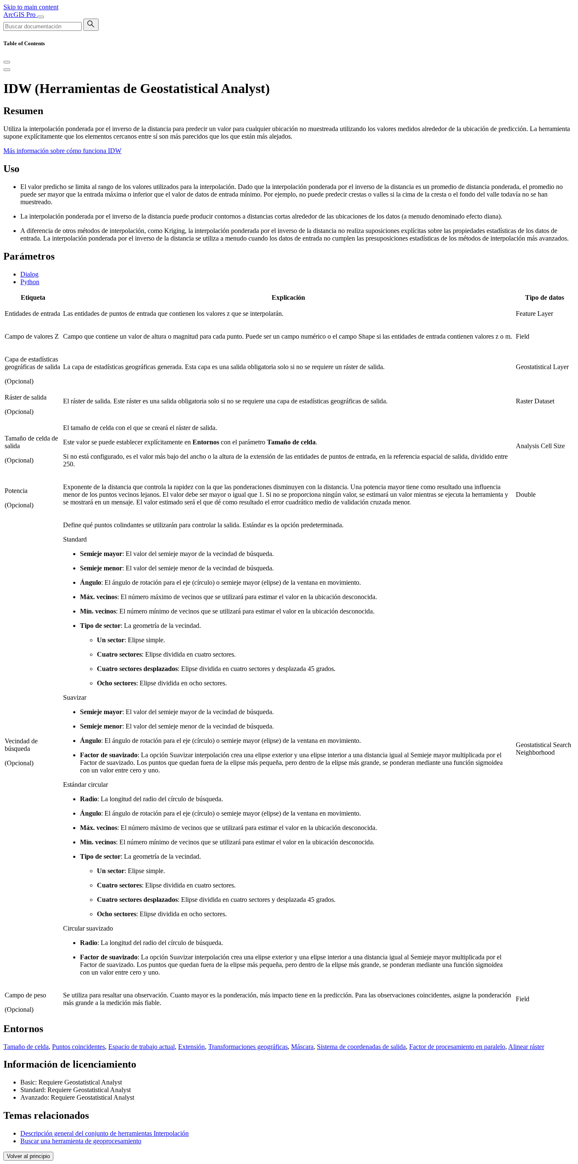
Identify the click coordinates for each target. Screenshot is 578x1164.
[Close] (6, 62)
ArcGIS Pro (20, 14)
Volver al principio (28, 1156)
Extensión (191, 1046)
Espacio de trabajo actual (141, 1046)
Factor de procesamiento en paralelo (457, 1046)
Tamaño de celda (26, 1046)
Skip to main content (30, 7)
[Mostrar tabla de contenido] (6, 69)
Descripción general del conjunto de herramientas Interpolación (104, 1133)
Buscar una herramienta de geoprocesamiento (80, 1141)
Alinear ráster (526, 1046)
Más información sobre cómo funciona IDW (62, 150)
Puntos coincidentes (78, 1046)
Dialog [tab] (29, 274)
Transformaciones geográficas (248, 1046)
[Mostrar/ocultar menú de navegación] (40, 17)
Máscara (302, 1046)
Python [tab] (29, 281)
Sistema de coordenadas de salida (361, 1046)
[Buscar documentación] (91, 25)
